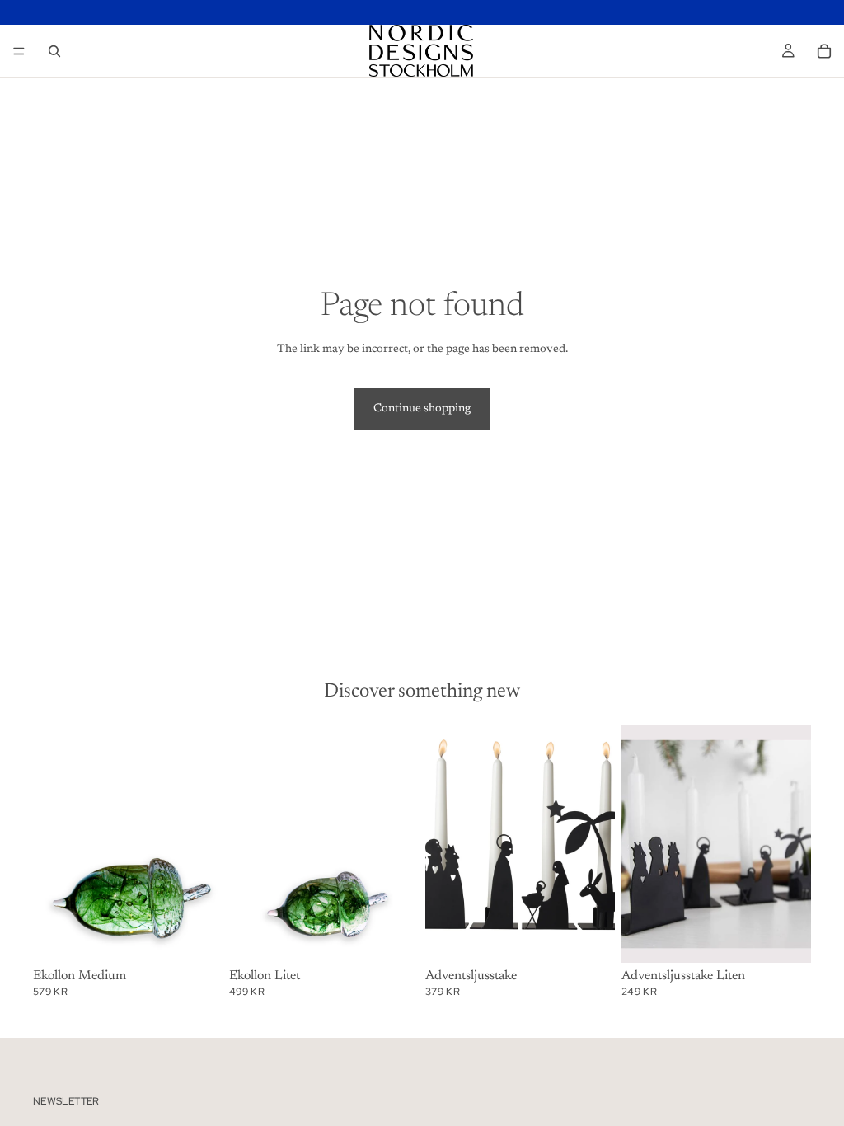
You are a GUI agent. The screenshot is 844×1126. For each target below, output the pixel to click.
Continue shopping (422, 409)
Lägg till (211, 936)
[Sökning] (54, 51)
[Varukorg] (824, 51)
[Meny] (19, 51)
